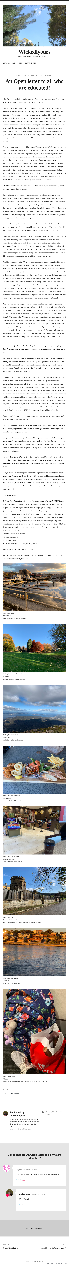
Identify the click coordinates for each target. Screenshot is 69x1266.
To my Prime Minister (11, 1246)
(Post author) (7, 1195)
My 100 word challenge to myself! (54, 1246)
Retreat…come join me (12, 63)
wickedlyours (34, 75)
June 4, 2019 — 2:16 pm (38, 1194)
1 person (23, 1180)
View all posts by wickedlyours (20, 1129)
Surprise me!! (30, 63)
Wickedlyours (34, 52)
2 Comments (48, 75)
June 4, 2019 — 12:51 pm (30, 1169)
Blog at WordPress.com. (34, 1261)
